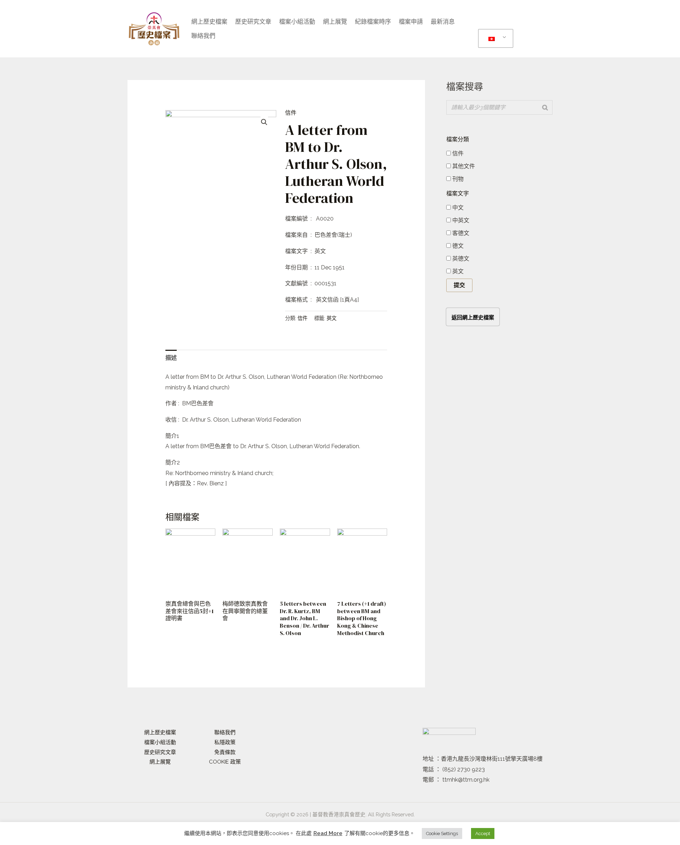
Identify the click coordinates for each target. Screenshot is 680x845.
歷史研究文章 (253, 21)
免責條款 (225, 752)
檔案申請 (411, 21)
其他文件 (463, 166)
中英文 (460, 220)
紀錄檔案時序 (373, 21)
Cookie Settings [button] (442, 833)
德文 (457, 245)
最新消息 (443, 21)
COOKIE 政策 (225, 762)
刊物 (457, 179)
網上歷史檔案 (209, 21)
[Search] (545, 107)
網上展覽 (335, 21)
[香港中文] (494, 38)
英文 (331, 318)
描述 (171, 357)
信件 (290, 112)
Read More (327, 833)
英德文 (460, 258)
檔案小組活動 (160, 742)
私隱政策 (225, 742)
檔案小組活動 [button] (297, 21)
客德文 (460, 233)
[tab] (171, 358)
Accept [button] (482, 833)
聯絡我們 (203, 35)
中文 (457, 207)
